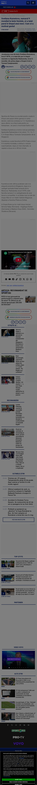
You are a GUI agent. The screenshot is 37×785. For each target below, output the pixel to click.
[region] (18, 768)
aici (18, 763)
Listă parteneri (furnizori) (7, 776)
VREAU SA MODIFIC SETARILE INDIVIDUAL (18, 782)
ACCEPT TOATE (18, 779)
